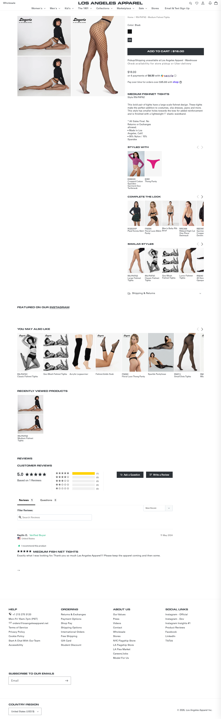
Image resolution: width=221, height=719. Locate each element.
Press (116, 618)
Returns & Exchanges (73, 614)
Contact (117, 627)
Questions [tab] (46, 500)
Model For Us (121, 657)
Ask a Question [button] (132, 474)
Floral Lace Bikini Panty (153, 231)
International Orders (72, 631)
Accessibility (16, 644)
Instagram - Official (176, 614)
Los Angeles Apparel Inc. (199, 709)
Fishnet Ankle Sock (105, 374)
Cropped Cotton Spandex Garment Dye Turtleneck (135, 184)
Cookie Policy (16, 636)
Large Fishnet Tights (134, 279)
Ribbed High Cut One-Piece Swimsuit (187, 233)
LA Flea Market (121, 649)
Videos (117, 623)
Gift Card (66, 640)
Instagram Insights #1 (178, 623)
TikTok (169, 640)
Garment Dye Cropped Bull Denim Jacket (203, 233)
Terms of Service (18, 627)
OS (130, 40)
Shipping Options (71, 627)
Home (130, 17)
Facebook (171, 631)
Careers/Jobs (120, 653)
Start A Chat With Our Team (24, 640)
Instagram (59, 307)
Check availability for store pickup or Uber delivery (159, 63)
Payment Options (71, 618)
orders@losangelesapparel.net (30, 623)
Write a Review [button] (161, 474)
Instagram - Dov (174, 618)
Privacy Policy (17, 631)
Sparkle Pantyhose (157, 374)
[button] (190, 3)
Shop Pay (66, 623)
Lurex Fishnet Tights (186, 276)
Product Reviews (175, 627)
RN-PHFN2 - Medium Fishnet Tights (153, 17)
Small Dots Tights (182, 376)
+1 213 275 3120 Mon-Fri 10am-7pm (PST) (23, 616)
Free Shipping (69, 636)
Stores (117, 636)
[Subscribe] (67, 680)
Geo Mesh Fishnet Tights (168, 276)
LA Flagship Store (123, 644)
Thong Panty (151, 181)
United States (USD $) (22, 711)
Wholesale (119, 631)
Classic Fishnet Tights (152, 279)
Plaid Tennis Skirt (136, 230)
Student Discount (71, 644)
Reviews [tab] (24, 500)
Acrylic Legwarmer (79, 374)
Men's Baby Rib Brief (169, 229)
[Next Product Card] (202, 197)
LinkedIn (170, 636)
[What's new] (210, 3)
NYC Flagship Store (124, 640)
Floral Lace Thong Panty (133, 376)
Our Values (119, 614)
